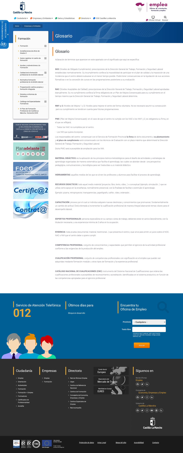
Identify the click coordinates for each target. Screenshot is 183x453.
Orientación (22, 382)
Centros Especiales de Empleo (78, 403)
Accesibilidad (139, 443)
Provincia (127, 322)
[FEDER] (54, 447)
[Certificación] (27, 447)
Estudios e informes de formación (28, 95)
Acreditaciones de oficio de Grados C (30, 52)
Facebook (138, 384)
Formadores (22, 396)
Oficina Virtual (154, 20)
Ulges (72, 382)
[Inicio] (152, 7)
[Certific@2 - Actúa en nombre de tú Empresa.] (30, 190)
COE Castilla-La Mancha (106, 18)
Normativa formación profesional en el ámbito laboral (31, 81)
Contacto (155, 443)
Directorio (85, 18)
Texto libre (126, 329)
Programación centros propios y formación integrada (31, 88)
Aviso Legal (101, 443)
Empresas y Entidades (42, 18)
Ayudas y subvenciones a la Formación (30, 67)
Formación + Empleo (25, 393)
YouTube (152, 410)
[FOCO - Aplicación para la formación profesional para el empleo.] (30, 170)
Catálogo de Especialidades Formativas (30, 103)
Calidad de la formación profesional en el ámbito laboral (31, 74)
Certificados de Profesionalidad (23, 401)
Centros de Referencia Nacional (78, 386)
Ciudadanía (21, 18)
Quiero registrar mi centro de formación (30, 59)
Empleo (20, 378)
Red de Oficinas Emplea (78, 378)
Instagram (147, 397)
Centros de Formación (78, 392)
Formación (24, 46)
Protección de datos (86, 443)
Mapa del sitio (121, 443)
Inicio (17, 26)
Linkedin (147, 384)
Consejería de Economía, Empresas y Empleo (79, 396)
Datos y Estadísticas (66, 18)
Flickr (156, 410)
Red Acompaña (75, 408)
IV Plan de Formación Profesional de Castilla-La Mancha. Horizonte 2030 (29, 111)
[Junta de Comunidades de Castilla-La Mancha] (22, 7)
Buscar (165, 20)
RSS (161, 410)
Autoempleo (22, 385)
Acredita (21, 406)
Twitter (142, 384)
